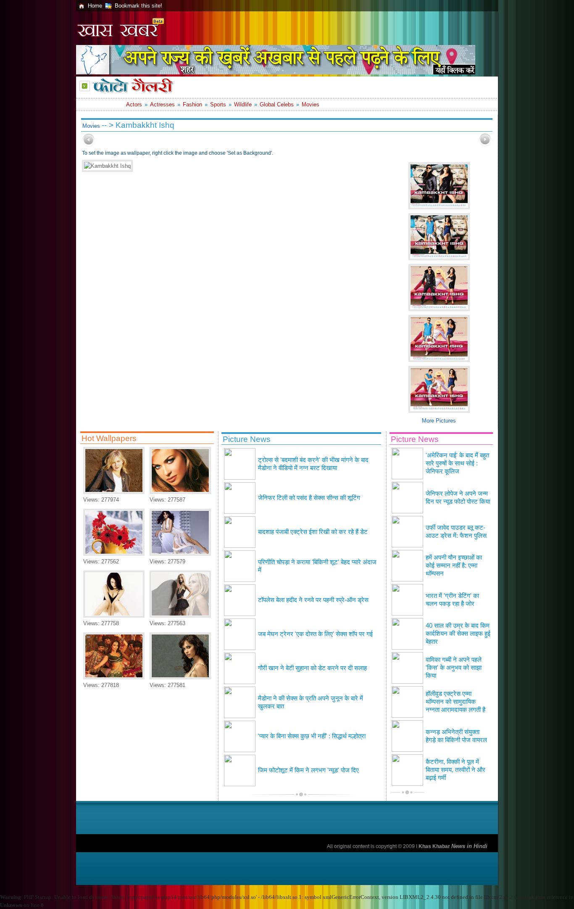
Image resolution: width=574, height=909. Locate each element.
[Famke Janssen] (114, 616)
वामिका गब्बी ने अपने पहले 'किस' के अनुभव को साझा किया (454, 667)
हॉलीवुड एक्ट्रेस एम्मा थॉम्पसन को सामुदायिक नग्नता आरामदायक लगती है (455, 701)
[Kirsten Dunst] (114, 492)
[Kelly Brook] (180, 554)
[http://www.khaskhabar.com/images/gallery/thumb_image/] (88, 145)
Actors (134, 104)
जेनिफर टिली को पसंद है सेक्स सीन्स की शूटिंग (309, 497)
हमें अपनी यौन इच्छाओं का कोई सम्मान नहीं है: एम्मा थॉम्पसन (454, 565)
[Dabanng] (114, 677)
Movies (310, 104)
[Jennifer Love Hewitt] (180, 677)
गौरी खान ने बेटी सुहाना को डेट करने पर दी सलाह (312, 668)
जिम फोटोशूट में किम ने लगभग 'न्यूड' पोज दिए (308, 770)
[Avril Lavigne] (180, 616)
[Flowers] (114, 554)
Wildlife (243, 104)
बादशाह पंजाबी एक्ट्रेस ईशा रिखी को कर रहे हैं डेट (313, 531)
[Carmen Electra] (180, 492)
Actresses (162, 104)
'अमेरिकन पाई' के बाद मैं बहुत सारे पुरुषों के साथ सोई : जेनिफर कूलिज (457, 463)
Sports (218, 104)
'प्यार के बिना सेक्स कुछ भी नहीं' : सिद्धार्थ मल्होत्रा (312, 736)
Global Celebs (277, 104)
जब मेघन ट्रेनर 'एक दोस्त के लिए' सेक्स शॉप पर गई (315, 634)
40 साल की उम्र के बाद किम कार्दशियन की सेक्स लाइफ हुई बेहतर (458, 633)
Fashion (192, 104)
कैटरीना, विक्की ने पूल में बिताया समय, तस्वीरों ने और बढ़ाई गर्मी (455, 769)
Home (95, 6)
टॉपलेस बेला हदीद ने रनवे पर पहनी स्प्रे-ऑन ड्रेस (313, 600)
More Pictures (439, 421)
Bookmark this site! (138, 6)
